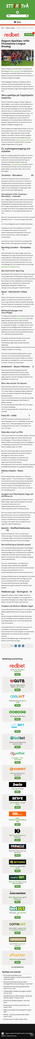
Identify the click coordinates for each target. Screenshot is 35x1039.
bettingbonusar (21, 318)
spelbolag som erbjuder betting (10, 267)
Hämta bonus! (29, 34)
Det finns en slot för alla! (11, 1019)
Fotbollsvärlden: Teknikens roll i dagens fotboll (17, 991)
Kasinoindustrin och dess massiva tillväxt (15, 1005)
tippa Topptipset (15, 71)
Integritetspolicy (20, 1033)
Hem (2, 28)
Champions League (21, 140)
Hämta (18, 674)
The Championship (16, 164)
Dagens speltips (10, 28)
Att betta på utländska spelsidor (13, 1000)
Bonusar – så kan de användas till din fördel (16, 1014)
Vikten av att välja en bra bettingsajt (14, 1010)
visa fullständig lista (17, 967)
